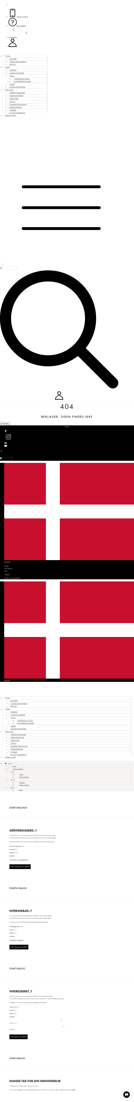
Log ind (12, 64)
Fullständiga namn (14, 926)
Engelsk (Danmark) (18, 769)
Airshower (15, 740)
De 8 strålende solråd (22, 81)
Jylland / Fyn (13, 1023)
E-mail (11, 1010)
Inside (7, 709)
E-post (11, 930)
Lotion (13, 743)
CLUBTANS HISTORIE (17, 73)
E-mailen (11, 849)
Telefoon (11, 853)
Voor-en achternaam (15, 846)
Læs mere (14, 701)
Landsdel (11, 856)
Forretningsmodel (18, 734)
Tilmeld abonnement (18, 62)
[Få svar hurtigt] (126, 1094)
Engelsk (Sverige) (24, 777)
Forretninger (10, 115)
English (21, 790)
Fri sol (7, 698)
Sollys (13, 718)
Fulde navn (12, 1007)
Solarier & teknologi (19, 746)
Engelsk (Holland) (24, 785)
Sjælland (11, 1029)
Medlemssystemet (17, 737)
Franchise (9, 732)
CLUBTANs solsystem (17, 87)
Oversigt (14, 712)
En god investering (18, 755)
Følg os (7, 574)
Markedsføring (17, 749)
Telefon (11, 933)
